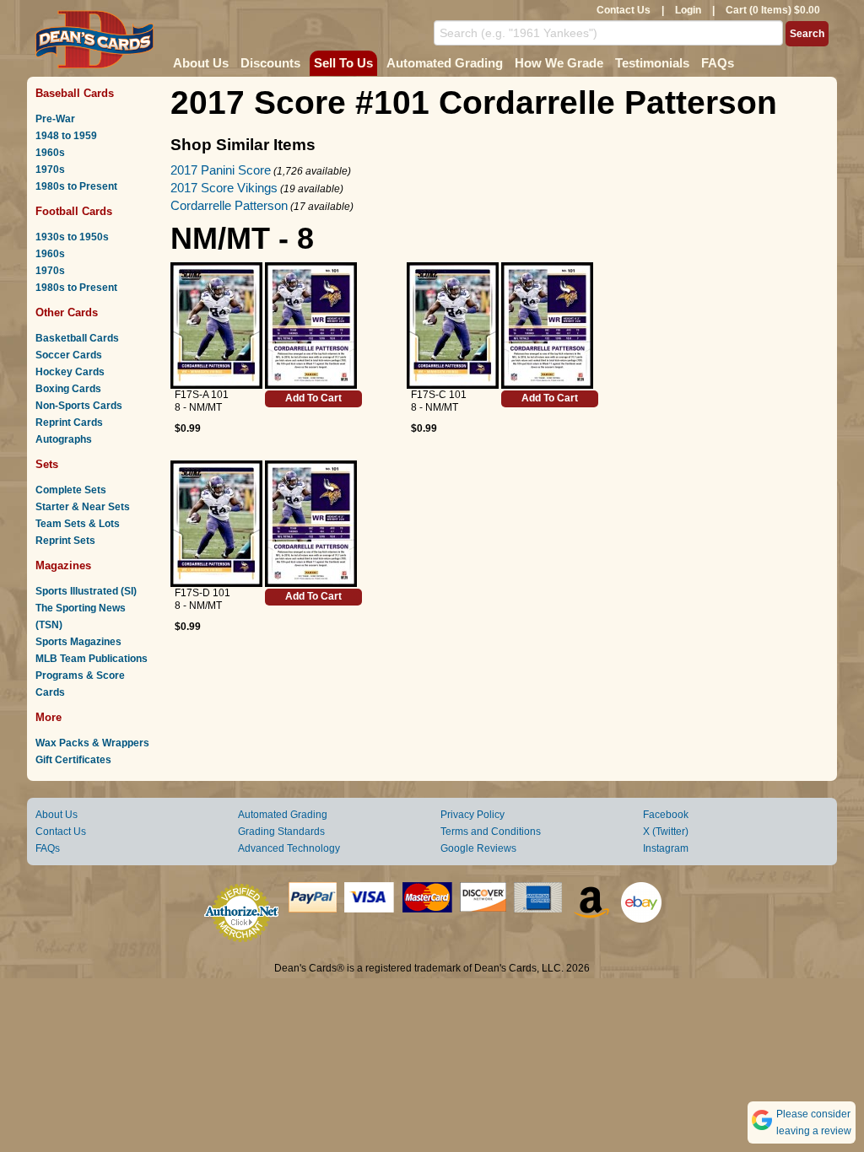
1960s (50, 153)
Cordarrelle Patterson (229, 205)
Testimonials (652, 63)
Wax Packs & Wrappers (92, 743)
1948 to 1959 (66, 136)
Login (688, 10)
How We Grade (559, 63)
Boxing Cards (68, 389)
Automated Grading (444, 63)
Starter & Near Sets (82, 507)
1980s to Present (76, 186)
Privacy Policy (472, 815)
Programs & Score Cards (80, 684)
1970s (50, 169)
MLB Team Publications (91, 659)
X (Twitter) (665, 831)
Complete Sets (70, 490)
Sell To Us (343, 63)
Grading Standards (281, 831)
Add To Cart (313, 398)
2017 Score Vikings (224, 187)
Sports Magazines (78, 642)
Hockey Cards (70, 372)
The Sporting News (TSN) (80, 616)
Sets (46, 464)
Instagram (665, 848)
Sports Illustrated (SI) (86, 591)
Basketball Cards (77, 338)
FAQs (717, 63)
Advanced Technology (289, 848)
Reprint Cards (69, 422)
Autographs (63, 439)
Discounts (270, 63)
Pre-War (55, 119)
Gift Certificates (73, 760)
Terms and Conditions (490, 831)
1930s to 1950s (72, 237)
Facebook (665, 815)
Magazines (63, 565)
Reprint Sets (65, 540)
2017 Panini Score (220, 170)
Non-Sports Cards (78, 406)
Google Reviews (478, 848)
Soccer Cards (68, 355)
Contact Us (624, 10)
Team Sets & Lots (77, 524)
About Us (201, 63)
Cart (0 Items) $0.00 (773, 10)
